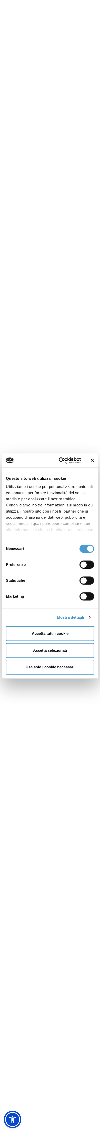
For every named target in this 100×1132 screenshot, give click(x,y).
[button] (12, 1119)
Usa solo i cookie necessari (50, 667)
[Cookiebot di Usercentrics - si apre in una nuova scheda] (60, 460)
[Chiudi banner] (92, 460)
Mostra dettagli (70, 617)
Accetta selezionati (50, 650)
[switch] (86, 564)
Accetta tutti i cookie (50, 633)
